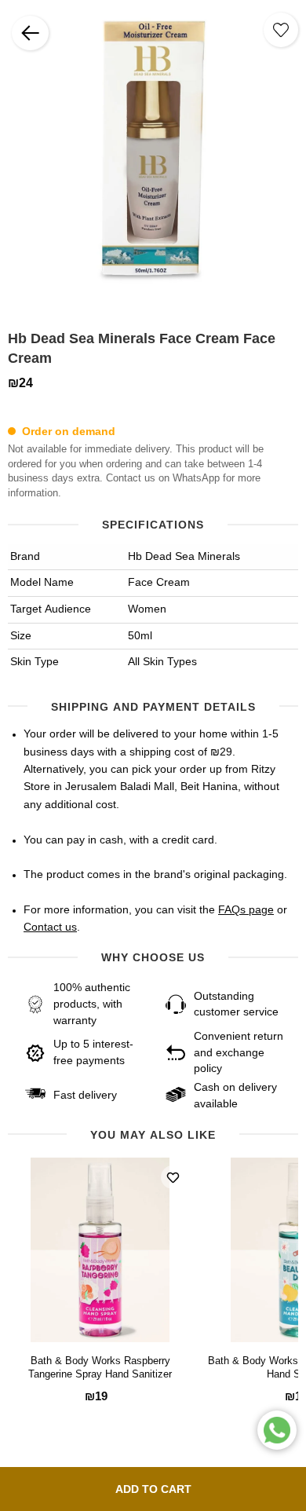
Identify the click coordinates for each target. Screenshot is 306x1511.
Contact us (50, 927)
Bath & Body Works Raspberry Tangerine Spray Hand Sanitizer (100, 1368)
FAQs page (246, 910)
